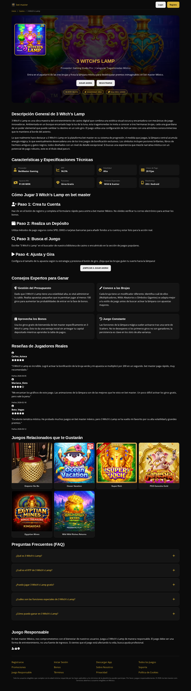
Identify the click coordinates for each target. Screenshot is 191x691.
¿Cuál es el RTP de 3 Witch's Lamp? (34, 570)
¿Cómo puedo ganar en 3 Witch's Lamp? (37, 613)
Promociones (19, 667)
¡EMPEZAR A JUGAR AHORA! (95, 268)
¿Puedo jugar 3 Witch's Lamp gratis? (35, 584)
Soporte (143, 667)
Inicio (14, 11)
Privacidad (101, 672)
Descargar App (104, 662)
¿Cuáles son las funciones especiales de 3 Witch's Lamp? (45, 599)
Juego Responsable (22, 672)
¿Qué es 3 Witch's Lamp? (29, 555)
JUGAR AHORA (85, 83)
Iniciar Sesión (61, 662)
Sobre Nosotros (104, 667)
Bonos (57, 667)
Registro (173, 5)
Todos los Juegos (147, 662)
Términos (59, 672)
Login (160, 5)
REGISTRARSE (105, 83)
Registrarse (18, 662)
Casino (22, 11)
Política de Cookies (148, 672)
